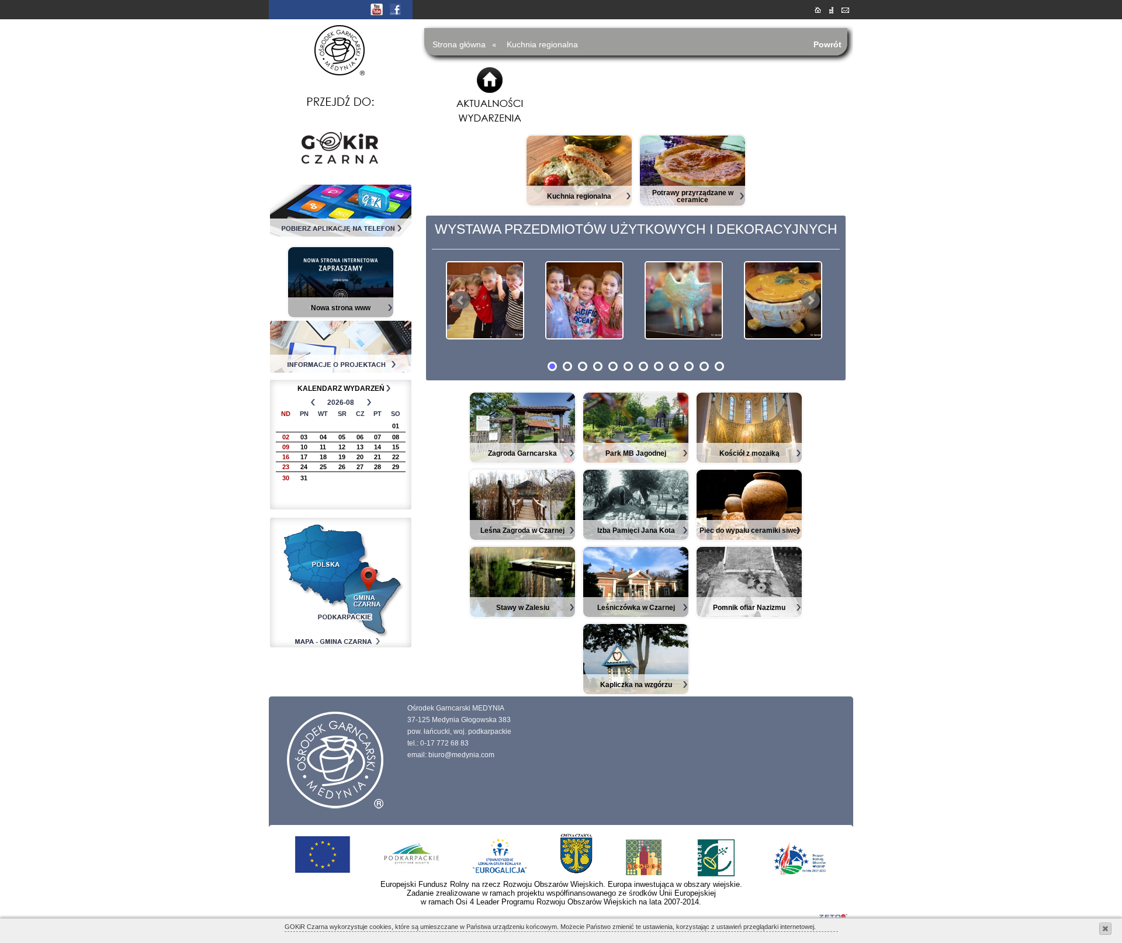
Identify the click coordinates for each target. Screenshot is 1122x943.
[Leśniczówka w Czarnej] (635, 615)
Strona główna (459, 44)
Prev (461, 300)
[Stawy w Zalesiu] (522, 615)
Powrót (827, 44)
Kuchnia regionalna (542, 44)
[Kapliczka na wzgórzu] (635, 692)
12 (719, 366)
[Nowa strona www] (340, 315)
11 (704, 366)
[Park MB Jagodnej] (635, 461)
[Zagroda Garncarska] (522, 461)
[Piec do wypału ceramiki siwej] (749, 538)
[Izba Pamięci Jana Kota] (635, 538)
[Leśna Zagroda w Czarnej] (522, 538)
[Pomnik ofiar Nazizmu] (749, 615)
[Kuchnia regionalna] (579, 204)
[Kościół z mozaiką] (749, 461)
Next (810, 300)
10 (689, 366)
